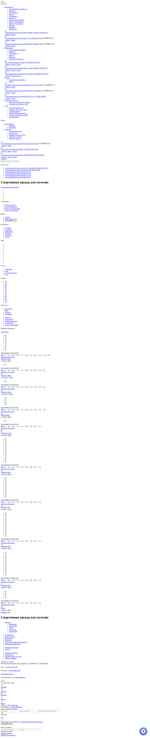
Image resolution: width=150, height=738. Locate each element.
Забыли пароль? (6, 733)
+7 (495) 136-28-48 (10, 667)
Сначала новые (10, 205)
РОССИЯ (8, 235)
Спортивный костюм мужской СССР (18, 174)
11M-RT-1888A (6, 375)
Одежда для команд (11, 325)
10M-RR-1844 (5, 472)
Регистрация (11, 735)
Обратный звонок (7, 674)
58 (6, 294)
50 (6, 287)
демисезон (8, 269)
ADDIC (7, 217)
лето (6, 275)
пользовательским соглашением (31, 722)
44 (6, 282)
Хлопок (7, 312)
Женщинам (13, 624)
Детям (11, 628)
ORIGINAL (9, 231)
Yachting (8, 233)
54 (6, 291)
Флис (7, 310)
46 (6, 283)
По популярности (11, 207)
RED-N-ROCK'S (10, 219)
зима (6, 271)
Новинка (8, 318)
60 (6, 296)
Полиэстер (8, 309)
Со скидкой (9, 323)
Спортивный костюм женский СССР (18, 172)
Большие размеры (11, 321)
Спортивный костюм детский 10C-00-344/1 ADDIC (23, 170)
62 (6, 298)
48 (6, 285)
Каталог (8, 622)
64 (6, 300)
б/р (6, 302)
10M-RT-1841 (5, 507)
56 (6, 292)
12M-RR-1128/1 (6, 433)
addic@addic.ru (20, 677)
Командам (12, 630)
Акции (7, 649)
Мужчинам (13, 626)
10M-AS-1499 (5, 359)
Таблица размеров (15, 131)
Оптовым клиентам (12, 647)
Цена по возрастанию (12, 208)
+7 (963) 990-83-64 (13, 670)
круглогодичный (11, 273)
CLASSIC (8, 230)
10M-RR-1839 (5, 546)
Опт (6, 106)
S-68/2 (3, 608)
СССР (7, 237)
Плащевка (8, 314)
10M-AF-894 (5, 415)
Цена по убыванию (11, 210)
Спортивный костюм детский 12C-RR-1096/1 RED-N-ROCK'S (26, 168)
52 (6, 289)
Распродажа (13, 631)
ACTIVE (8, 228)
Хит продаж (9, 319)
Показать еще (5, 612)
